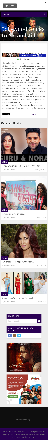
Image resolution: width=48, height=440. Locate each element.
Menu (6, 14)
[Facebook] (10, 335)
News (4, 258)
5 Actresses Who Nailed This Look (17, 298)
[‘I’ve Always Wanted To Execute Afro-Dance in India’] (24, 145)
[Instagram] (14, 335)
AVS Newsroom (9, 170)
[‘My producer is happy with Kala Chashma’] (24, 241)
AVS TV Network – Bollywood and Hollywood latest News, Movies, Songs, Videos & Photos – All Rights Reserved (24, 434)
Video (4, 162)
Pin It (33, 114)
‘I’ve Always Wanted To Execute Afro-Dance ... (23, 166)
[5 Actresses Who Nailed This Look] (24, 283)
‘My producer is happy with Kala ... (18, 262)
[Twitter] (19, 335)
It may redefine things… (13, 214)
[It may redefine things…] (24, 193)
